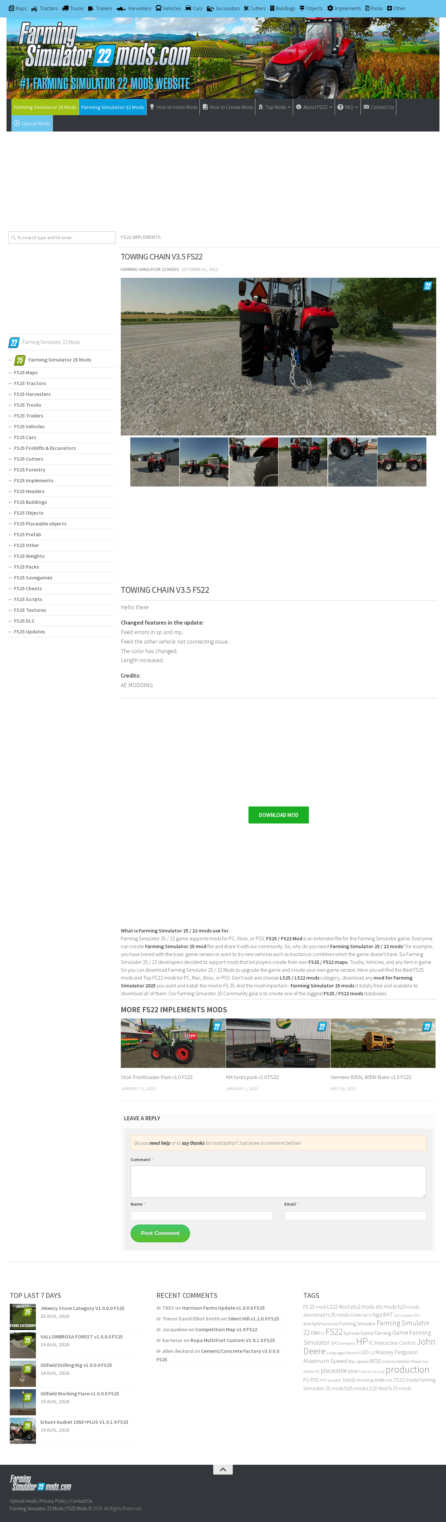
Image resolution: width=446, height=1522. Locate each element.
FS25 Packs (26, 566)
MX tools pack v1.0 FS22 (252, 1077)
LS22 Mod (338, 1306)
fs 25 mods (400, 1388)
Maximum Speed (325, 1361)
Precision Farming (372, 1372)
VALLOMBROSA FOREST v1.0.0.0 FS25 (81, 1336)
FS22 (334, 1331)
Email (291, 1204)
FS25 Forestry (29, 469)
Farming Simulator (358, 1323)
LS (372, 1352)
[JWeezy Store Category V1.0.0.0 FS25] (23, 1317)
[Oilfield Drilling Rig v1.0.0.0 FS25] (23, 1374)
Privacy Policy (53, 1501)
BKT (388, 1314)
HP (362, 1341)
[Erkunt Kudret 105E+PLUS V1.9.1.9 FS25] (23, 1431)
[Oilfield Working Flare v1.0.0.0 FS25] (23, 1402)
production (408, 1369)
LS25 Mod (377, 1388)
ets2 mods (362, 1306)
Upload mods (23, 1501)
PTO (323, 1380)
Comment (142, 1159)
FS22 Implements (141, 237)
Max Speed (358, 1361)
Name (138, 1204)
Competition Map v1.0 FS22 (226, 1329)
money (389, 1361)
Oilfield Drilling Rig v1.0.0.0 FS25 (76, 1365)
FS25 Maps (26, 372)
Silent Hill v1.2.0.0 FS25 (253, 1318)
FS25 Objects (28, 512)
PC (318, 1371)
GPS (335, 1343)
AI (351, 1315)
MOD (375, 1361)
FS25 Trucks (27, 404)
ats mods (386, 1306)
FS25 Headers (29, 491)
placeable (334, 1370)
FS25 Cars (25, 437)
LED (365, 1352)
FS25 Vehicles (29, 426)
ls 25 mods (337, 1314)
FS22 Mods (76, 1508)
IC (371, 1342)
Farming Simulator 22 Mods (112, 107)
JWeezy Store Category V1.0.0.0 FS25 (82, 1308)
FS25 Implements (33, 480)
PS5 (314, 1379)
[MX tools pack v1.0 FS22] (278, 1043)
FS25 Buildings (30, 502)
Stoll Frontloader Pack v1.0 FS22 (157, 1077)
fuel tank (351, 1333)
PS (306, 1379)
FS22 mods (406, 1379)
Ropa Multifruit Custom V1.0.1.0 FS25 (233, 1340)
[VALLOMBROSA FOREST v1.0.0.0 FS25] (23, 1345)
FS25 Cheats (28, 588)
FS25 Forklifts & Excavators (45, 448)
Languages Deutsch (343, 1352)
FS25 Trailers (28, 415)
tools (349, 1379)
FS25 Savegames (33, 577)
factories (330, 1324)
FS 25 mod (314, 1306)
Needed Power (409, 1361)
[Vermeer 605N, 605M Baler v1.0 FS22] (383, 1043)
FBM (315, 1333)
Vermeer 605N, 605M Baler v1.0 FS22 (371, 1077)
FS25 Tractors (30, 383)
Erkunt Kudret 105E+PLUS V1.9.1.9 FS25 (84, 1422)
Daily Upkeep (403, 1315)
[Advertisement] (223, 179)
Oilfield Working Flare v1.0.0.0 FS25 (79, 1393)
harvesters (347, 1343)
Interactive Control (395, 1342)
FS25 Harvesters (32, 394)
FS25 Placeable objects (40, 523)
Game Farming (375, 1333)
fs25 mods (355, 1388)
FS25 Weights (29, 556)
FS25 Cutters (28, 458)
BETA (367, 1315)
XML (389, 1380)
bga (377, 1314)
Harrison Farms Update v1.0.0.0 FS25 (223, 1307)
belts (358, 1315)
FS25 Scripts (28, 599)
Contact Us (81, 1501)
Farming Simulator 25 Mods (45, 107)
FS (323, 1333)
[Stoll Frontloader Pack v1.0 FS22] (173, 1043)
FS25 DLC (24, 620)
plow (353, 1371)
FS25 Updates (29, 631)
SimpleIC (334, 1380)
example (312, 1323)
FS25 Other (26, 545)
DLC (417, 1315)
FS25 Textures (30, 610)
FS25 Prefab (27, 534)
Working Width (371, 1380)
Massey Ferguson (396, 1352)
